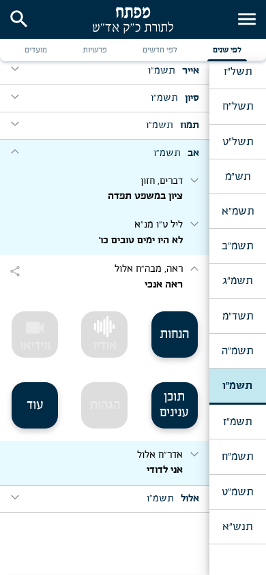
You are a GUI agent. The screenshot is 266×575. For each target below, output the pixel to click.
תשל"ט (237, 142)
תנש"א (237, 526)
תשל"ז (238, 71)
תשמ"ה (237, 351)
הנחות (174, 334)
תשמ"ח (237, 456)
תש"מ (237, 176)
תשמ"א (238, 211)
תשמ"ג (237, 281)
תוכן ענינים (174, 405)
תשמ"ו (237, 385)
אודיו (105, 346)
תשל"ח (237, 106)
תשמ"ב (237, 246)
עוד (35, 405)
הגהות (104, 405)
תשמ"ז (237, 422)
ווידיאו (35, 334)
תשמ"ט (237, 492)
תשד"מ (237, 316)
